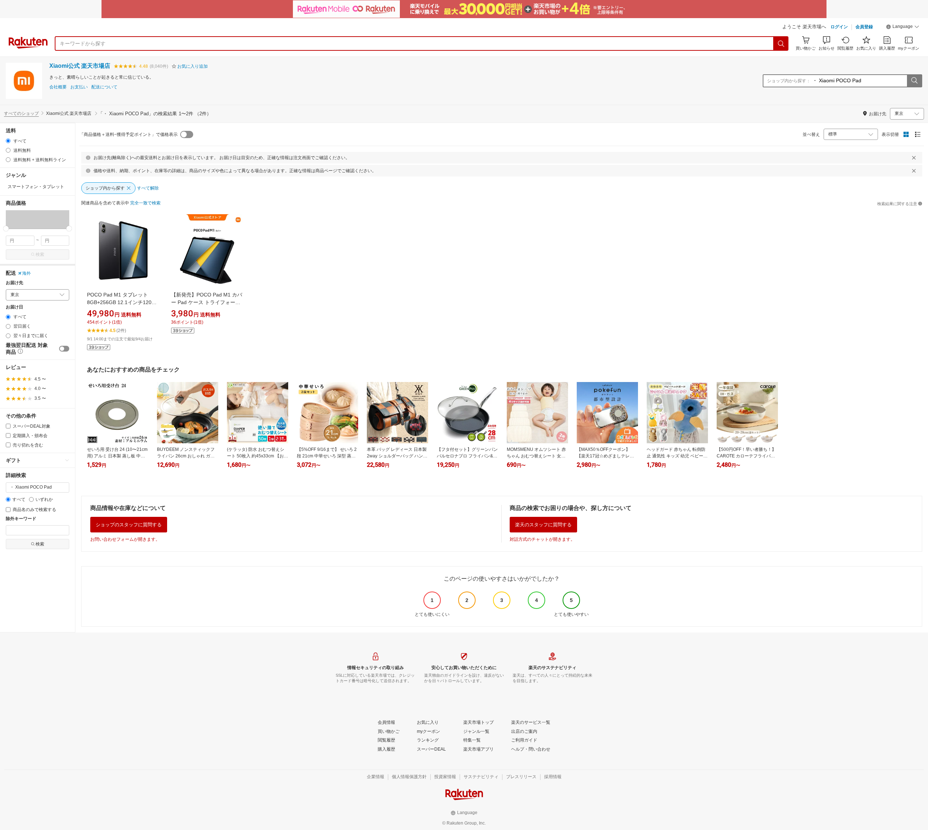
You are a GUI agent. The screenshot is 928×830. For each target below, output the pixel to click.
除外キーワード (21, 518)
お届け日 (14, 307)
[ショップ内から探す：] (914, 81)
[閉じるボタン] (914, 157)
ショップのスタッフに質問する (129, 524)
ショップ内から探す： (789, 80)
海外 (26, 273)
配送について (104, 87)
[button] (902, 27)
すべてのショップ (21, 113)
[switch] (64, 349)
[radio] (8, 140)
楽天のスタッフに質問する (543, 524)
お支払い (79, 87)
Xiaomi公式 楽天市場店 (79, 66)
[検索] (781, 43)
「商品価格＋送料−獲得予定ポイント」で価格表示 (128, 134)
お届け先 (14, 283)
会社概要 (58, 87)
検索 (40, 254)
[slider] (6, 228)
